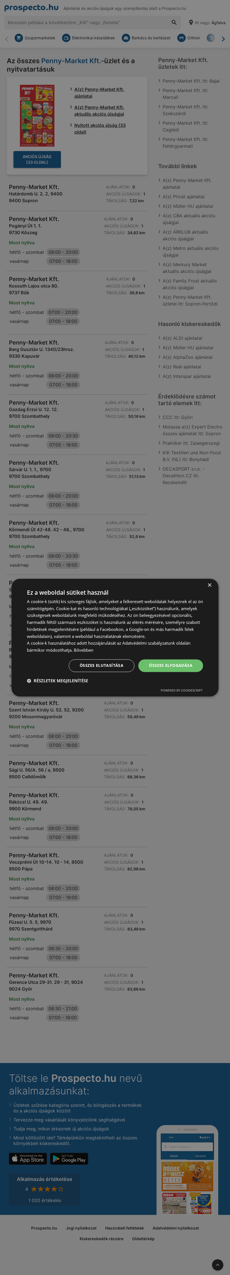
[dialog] (115, 637)
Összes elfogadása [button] (170, 665)
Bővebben (83, 650)
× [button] (209, 585)
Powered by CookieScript (182, 690)
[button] (57, 681)
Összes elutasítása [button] (101, 665)
